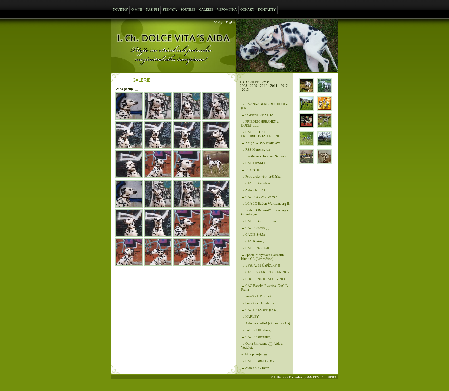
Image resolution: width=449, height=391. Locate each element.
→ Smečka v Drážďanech (258, 303)
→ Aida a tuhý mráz (255, 368)
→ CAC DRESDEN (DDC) (259, 310)
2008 (243, 86)
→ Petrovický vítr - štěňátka (261, 176)
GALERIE (206, 9)
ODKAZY (247, 9)
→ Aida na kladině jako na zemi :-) (265, 323)
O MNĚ (136, 9)
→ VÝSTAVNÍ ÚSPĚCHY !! (260, 265)
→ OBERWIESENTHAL (258, 115)
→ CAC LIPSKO (253, 163)
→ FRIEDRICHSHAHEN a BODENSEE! (260, 123)
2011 (274, 86)
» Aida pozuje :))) (254, 354)
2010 (263, 86)
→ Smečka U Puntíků (256, 296)
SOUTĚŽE (188, 9)
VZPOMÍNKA (227, 9)
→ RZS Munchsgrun (255, 149)
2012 (284, 86)
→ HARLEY (250, 317)
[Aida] (129, 119)
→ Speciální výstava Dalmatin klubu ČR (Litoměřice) (262, 257)
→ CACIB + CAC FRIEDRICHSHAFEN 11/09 (261, 134)
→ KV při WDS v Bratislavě (260, 143)
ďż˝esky (217, 22)
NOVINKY (120, 9)
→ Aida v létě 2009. (255, 190)
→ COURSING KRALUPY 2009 (264, 279)
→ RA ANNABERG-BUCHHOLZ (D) (264, 106)
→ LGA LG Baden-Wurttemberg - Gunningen (264, 212)
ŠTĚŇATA (169, 9)
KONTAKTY (267, 9)
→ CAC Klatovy (253, 241)
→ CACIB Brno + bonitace (260, 221)
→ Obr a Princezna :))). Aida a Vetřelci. (262, 345)
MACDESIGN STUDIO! (321, 377)
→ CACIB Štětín (253, 234)
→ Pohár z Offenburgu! (257, 330)
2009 (253, 86)
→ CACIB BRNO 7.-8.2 (258, 361)
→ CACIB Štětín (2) (255, 228)
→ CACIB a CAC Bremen (259, 197)
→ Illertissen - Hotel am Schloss (263, 156)
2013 (245, 89)
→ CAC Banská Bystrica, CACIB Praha (264, 287)
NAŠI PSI (152, 9)
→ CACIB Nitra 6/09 (256, 248)
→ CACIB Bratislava (256, 183)
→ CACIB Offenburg (256, 337)
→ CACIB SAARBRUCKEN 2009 (265, 272)
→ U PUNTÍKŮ (252, 170)
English (230, 22)
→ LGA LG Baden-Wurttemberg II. (265, 204)
